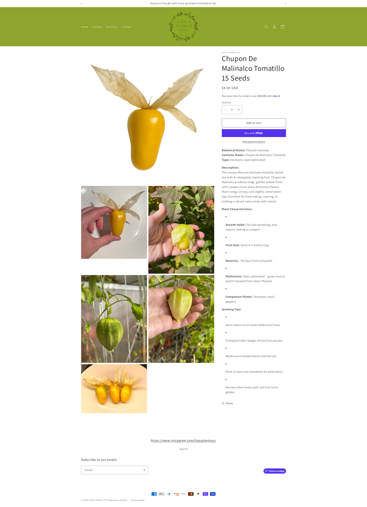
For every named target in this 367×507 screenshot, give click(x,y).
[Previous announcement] (81, 3)
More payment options (254, 141)
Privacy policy (138, 500)
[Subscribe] (144, 470)
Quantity (226, 102)
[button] (266, 27)
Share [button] (229, 403)
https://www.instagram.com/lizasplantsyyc (183, 440)
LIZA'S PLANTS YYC (98, 500)
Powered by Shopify (117, 500)
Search (183, 449)
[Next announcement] (286, 3)
